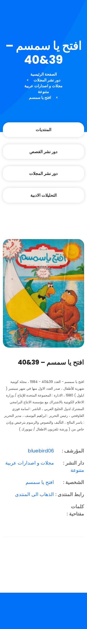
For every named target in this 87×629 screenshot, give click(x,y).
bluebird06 (41, 450)
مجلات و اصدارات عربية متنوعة (43, 88)
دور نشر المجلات (47, 80)
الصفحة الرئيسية (43, 74)
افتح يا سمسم (40, 97)
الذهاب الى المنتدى (34, 494)
